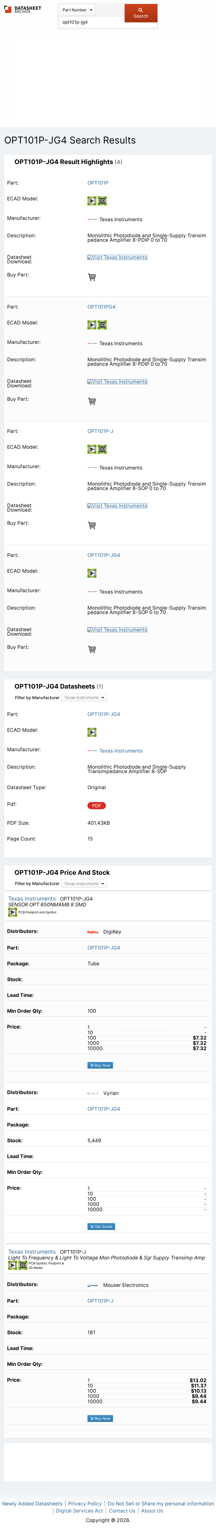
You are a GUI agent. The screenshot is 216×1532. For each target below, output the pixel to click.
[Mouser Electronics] (94, 1285)
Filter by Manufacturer (37, 697)
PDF (96, 805)
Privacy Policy (85, 1504)
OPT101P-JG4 (103, 555)
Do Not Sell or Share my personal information (161, 1504)
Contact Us (122, 1511)
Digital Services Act (79, 1511)
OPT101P (98, 183)
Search (141, 16)
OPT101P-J (100, 431)
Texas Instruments (120, 751)
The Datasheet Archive (22, 9)
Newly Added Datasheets (32, 1504)
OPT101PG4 (101, 307)
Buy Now (102, 1065)
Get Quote (103, 1226)
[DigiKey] (94, 932)
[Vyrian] (94, 1093)
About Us (152, 1511)
